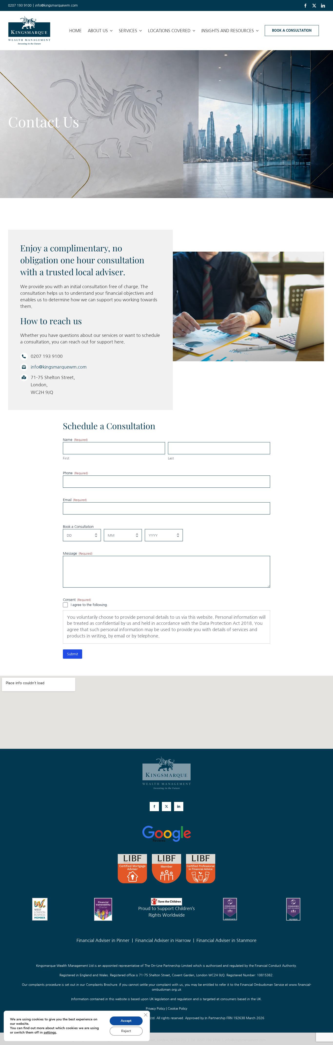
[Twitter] (166, 806)
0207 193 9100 (208, 1040)
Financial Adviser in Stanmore (226, 940)
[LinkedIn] (178, 806)
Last (171, 458)
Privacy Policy (155, 1008)
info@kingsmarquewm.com (56, 5)
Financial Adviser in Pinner (103, 940)
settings (50, 1032)
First (66, 458)
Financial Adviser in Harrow (163, 940)
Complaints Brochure (101, 984)
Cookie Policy (177, 1008)
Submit (72, 654)
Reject (126, 1031)
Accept (126, 1020)
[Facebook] (154, 806)
